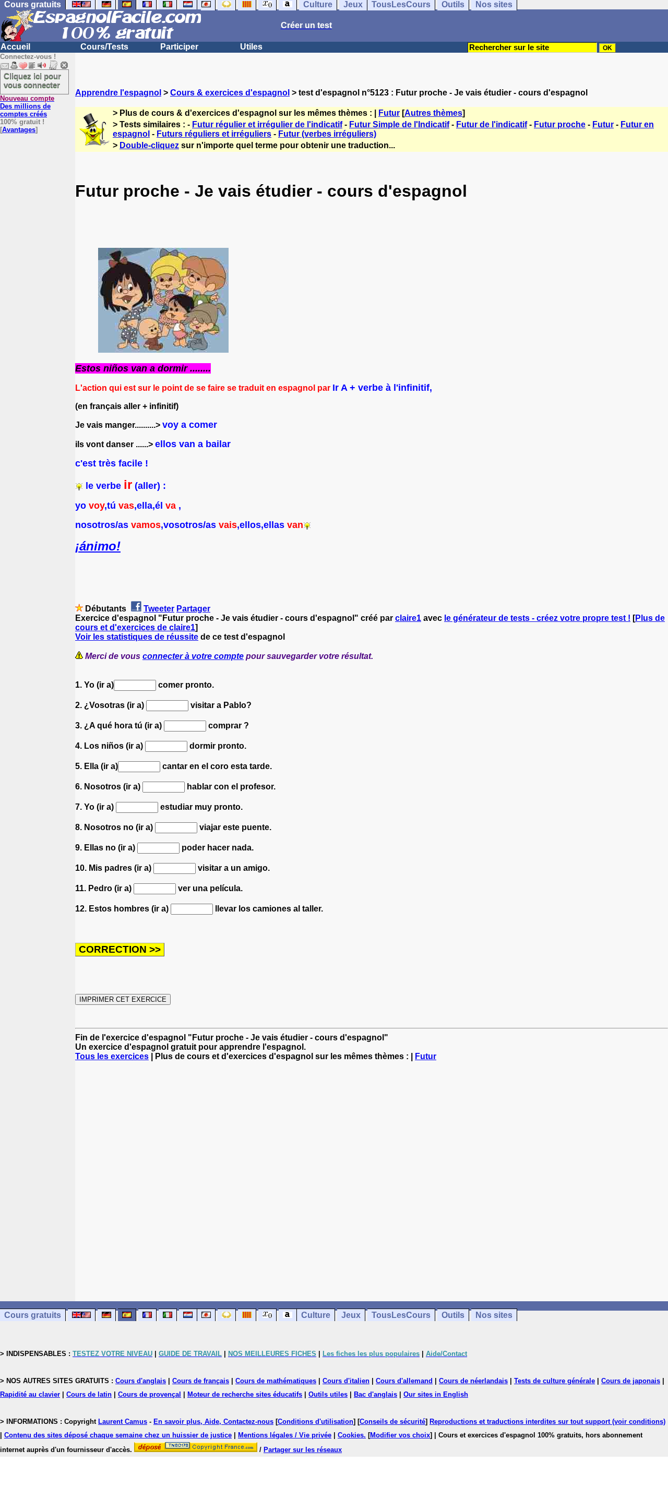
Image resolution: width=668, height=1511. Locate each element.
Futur (389, 113)
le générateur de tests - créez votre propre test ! (537, 618)
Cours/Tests (104, 46)
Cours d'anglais (140, 1381)
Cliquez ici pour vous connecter (32, 80)
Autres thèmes (433, 113)
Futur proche (560, 124)
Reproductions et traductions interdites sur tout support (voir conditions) (547, 1421)
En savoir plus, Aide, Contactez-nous (213, 1421)
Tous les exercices (112, 1056)
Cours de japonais (630, 1381)
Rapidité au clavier (30, 1394)
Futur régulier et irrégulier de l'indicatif (267, 124)
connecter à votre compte (193, 656)
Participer (179, 46)
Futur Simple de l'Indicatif (399, 124)
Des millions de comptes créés (27, 106)
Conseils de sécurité (392, 1421)
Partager (193, 608)
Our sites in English (435, 1394)
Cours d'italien (346, 1381)
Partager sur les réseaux (303, 1450)
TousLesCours (401, 1315)
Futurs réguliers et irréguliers (214, 133)
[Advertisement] (371, 1181)
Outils (453, 1315)
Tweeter (159, 608)
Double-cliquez (149, 145)
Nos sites (493, 1315)
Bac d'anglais (375, 1394)
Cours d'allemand (404, 1381)
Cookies (351, 1435)
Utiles (251, 46)
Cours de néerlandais (473, 1381)
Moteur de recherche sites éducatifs (244, 1394)
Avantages (18, 130)
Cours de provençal (149, 1394)
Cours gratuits (32, 1315)
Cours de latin (89, 1394)
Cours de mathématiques (275, 1381)
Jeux (351, 1315)
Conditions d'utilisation (315, 1421)
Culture (315, 1315)
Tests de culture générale (554, 1381)
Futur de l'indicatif (491, 124)
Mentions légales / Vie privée (284, 1435)
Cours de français (200, 1381)
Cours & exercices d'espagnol (230, 92)
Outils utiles (328, 1394)
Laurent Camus (122, 1421)
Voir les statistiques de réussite (136, 636)
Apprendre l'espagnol (118, 92)
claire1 (408, 618)
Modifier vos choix (400, 1435)
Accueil (15, 46)
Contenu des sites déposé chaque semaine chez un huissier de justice (118, 1435)
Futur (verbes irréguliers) (327, 133)
